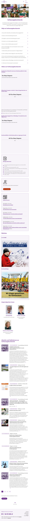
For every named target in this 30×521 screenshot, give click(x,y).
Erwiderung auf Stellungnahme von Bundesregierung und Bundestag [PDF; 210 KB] (15, 169)
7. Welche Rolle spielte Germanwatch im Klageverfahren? (11, 50)
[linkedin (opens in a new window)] (2, 514)
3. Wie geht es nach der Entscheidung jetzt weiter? (10, 38)
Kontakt (27, 511)
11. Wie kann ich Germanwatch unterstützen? (9, 63)
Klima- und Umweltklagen (13, 345)
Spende (20, 516)
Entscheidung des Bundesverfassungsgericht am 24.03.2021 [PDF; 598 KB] (15, 165)
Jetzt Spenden (7, 189)
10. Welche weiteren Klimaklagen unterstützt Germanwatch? (12, 60)
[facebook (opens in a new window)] (8, 514)
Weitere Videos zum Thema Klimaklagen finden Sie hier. (12, 113)
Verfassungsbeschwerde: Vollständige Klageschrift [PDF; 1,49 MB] (15, 172)
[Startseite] (4, 2)
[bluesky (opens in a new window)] (5, 514)
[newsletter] (12, 514)
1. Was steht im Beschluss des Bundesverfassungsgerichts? (12, 32)
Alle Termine (4, 498)
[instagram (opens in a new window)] (3, 514)
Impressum (27, 512)
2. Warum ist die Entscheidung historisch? (9, 35)
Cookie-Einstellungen (26, 515)
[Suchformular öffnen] (26, 1)
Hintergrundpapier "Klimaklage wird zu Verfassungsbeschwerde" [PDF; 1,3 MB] (15, 174)
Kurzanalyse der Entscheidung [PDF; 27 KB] (11, 167)
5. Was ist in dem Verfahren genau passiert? (9, 44)
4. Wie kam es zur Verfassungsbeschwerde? (9, 41)
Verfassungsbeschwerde (13, 461)
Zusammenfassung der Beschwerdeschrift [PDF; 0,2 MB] (13, 170)
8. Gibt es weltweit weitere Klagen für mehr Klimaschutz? (12, 53)
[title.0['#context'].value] (4, 348)
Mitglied (9, 518)
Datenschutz (26, 513)
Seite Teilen (15, 504)
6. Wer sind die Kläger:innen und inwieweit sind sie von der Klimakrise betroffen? (12, 47)
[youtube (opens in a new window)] (10, 514)
